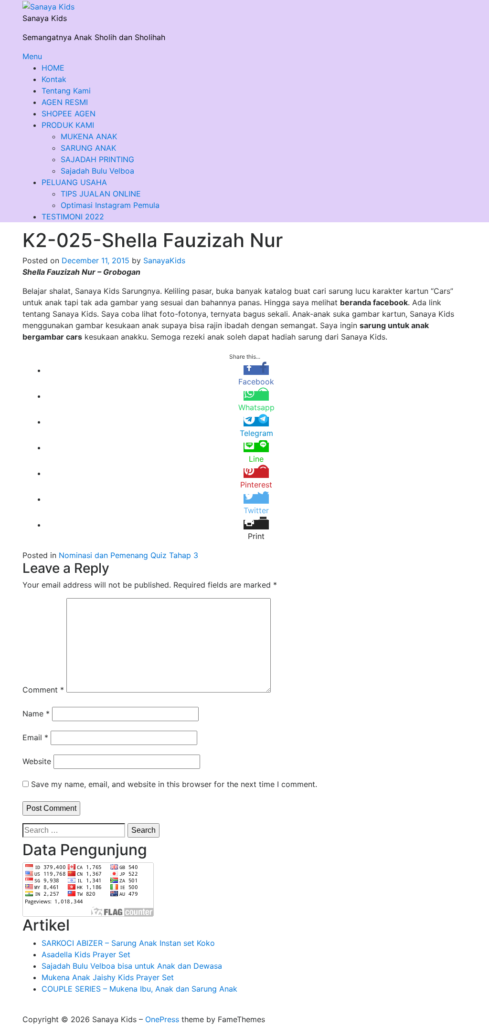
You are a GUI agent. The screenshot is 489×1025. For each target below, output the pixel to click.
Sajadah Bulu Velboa (97, 171)
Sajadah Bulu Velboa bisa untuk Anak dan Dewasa (132, 966)
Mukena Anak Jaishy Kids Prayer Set (108, 977)
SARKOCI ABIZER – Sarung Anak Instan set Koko (128, 943)
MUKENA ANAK (89, 136)
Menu (32, 56)
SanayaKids (164, 260)
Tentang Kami (66, 90)
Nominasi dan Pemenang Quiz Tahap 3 (128, 555)
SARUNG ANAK (88, 148)
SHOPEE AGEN (69, 113)
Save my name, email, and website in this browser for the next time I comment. (174, 784)
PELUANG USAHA (74, 182)
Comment (43, 689)
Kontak (54, 79)
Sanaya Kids (44, 18)
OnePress (162, 1019)
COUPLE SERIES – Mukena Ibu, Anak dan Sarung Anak (139, 989)
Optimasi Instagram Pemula (110, 205)
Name (36, 713)
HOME (53, 67)
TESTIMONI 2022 (73, 216)
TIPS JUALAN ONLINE (101, 193)
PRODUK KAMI (68, 125)
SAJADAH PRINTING (97, 159)
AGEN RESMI (65, 102)
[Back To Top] (25, 1008)
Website (36, 761)
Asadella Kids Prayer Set (86, 954)
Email (35, 737)
